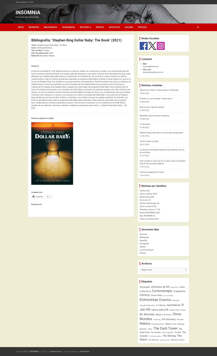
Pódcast (142, 27)
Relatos (145, 323)
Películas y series (147, 209)
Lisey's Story (175, 310)
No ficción (144, 200)
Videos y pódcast (147, 219)
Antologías (145, 287)
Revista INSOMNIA (147, 212)
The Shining (169, 335)
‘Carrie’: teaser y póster (149, 141)
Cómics (143, 191)
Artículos (114, 27)
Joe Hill (145, 309)
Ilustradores (173, 305)
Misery (183, 310)
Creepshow (179, 291)
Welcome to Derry (178, 340)
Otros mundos (146, 206)
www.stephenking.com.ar (153, 72)
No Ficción (167, 315)
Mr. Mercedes (147, 314)
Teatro (150, 329)
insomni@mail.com (151, 66)
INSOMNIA (28, 12)
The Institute (156, 332)
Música (159, 314)
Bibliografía (50, 27)
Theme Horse (55, 351)
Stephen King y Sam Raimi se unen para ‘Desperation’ (161, 133)
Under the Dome (165, 340)
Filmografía (68, 27)
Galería (129, 27)
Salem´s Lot (170, 324)
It (183, 305)
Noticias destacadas (148, 203)
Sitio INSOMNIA (146, 216)
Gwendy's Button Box (147, 305)
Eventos (165, 300)
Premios (180, 319)
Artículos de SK (160, 286)
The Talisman (153, 340)
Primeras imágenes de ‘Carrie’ (152, 172)
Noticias (84, 27)
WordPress (84, 351)
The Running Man (155, 336)
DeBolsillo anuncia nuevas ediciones (154, 116)
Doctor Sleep (156, 295)
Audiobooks (174, 287)
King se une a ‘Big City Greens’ (152, 107)
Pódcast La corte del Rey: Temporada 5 (156, 98)
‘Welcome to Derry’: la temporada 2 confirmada (159, 90)
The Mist (177, 332)
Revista (100, 27)
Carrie (182, 287)
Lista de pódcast (146, 250)
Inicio (21, 27)
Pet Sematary (169, 319)
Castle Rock (145, 291)
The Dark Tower (165, 328)
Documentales (168, 295)
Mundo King (144, 197)
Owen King (157, 320)
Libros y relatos (146, 194)
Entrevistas (149, 300)
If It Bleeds (161, 305)
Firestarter (175, 300)
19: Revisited (145, 124)
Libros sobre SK (160, 309)
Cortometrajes (162, 291)
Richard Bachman (157, 324)
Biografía (34, 27)
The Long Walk (167, 332)
